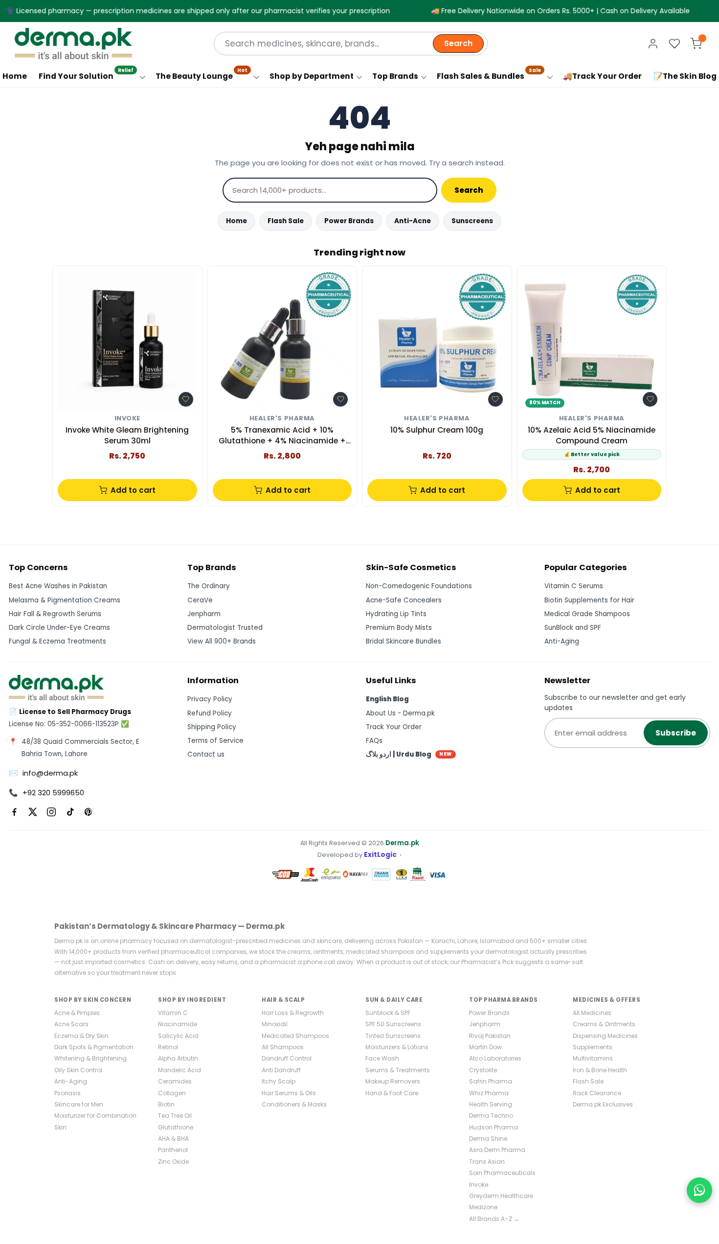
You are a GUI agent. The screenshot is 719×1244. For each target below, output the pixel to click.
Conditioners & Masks (294, 1104)
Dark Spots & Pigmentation (94, 1047)
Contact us (206, 754)
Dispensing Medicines (605, 1036)
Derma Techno (491, 1115)
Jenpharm (204, 614)
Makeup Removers (392, 1081)
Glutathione (175, 1127)
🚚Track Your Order (602, 76)
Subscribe (675, 733)
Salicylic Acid (178, 1036)
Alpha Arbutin (178, 1058)
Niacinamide (177, 1024)
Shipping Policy (211, 727)
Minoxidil (275, 1024)
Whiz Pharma (489, 1093)
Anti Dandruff (281, 1070)
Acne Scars (71, 1024)
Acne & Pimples (77, 1013)
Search (458, 43)
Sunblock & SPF (387, 1013)
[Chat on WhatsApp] (699, 1190)
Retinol (168, 1047)
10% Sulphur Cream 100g (436, 430)
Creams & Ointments (604, 1024)
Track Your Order (394, 727)
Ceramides (175, 1081)
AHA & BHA (173, 1138)
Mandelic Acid (179, 1070)
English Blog (387, 699)
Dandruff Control (287, 1058)
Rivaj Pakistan (490, 1036)
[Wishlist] (674, 43)
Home (236, 221)
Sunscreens (472, 221)
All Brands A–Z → (494, 1219)
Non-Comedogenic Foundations (419, 586)
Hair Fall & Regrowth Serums (55, 614)
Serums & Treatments (397, 1070)
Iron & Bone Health (600, 1070)
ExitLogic (380, 854)
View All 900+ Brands (221, 641)
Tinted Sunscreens (393, 1036)
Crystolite (483, 1070)
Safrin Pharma (490, 1081)
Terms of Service (215, 740)
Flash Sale (286, 221)
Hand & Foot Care (391, 1093)
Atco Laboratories (495, 1058)
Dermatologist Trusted (225, 627)
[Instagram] (51, 811)
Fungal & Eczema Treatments (57, 641)
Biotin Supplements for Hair (589, 600)
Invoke (127, 419)
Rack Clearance (597, 1093)
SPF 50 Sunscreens (393, 1024)
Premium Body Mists (399, 627)
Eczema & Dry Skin (81, 1036)
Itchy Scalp (278, 1081)
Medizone (483, 1207)
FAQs (374, 740)
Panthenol (173, 1150)
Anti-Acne (412, 221)
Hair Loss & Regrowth (293, 1013)
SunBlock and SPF (572, 627)
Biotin (166, 1104)
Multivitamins (593, 1058)
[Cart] (696, 43)
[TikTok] (70, 811)
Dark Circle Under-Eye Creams (59, 627)
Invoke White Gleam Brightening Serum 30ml (127, 435)
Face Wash (382, 1058)
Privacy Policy (209, 699)
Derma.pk (402, 843)
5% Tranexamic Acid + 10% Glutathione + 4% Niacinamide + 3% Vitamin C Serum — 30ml (282, 436)
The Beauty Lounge (201, 73)
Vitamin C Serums (573, 586)
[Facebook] (14, 811)
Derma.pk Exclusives (603, 1104)
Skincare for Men (78, 1104)
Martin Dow (485, 1047)
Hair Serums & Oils (289, 1093)
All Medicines (592, 1013)
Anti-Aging (561, 641)
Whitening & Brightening (90, 1058)
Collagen (172, 1093)
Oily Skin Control (78, 1070)
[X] (32, 811)
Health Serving (490, 1104)
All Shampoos (283, 1047)
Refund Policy (209, 713)
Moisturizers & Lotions (396, 1047)
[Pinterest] (88, 811)
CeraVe (200, 600)
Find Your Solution (86, 73)
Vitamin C (173, 1013)
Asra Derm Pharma (497, 1150)
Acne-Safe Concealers (404, 600)
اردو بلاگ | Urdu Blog (409, 754)
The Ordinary (208, 586)
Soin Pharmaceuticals (502, 1173)
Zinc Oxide (173, 1161)
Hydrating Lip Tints (396, 614)
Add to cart (133, 490)
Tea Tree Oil (175, 1115)
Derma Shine (488, 1138)
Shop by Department (312, 76)
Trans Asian (487, 1161)
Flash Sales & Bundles (489, 73)
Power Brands (349, 221)
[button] (186, 399)
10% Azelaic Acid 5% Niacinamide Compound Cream (591, 435)
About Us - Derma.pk (400, 713)
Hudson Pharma (493, 1127)
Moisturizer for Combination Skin (95, 1121)
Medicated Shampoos (295, 1036)
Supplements (592, 1047)
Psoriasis (67, 1093)
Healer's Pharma (282, 419)
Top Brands (395, 76)
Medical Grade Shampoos (587, 614)
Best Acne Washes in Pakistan (58, 586)
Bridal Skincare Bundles (403, 641)
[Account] (653, 43)
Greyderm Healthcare (501, 1196)
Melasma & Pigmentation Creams (64, 600)
